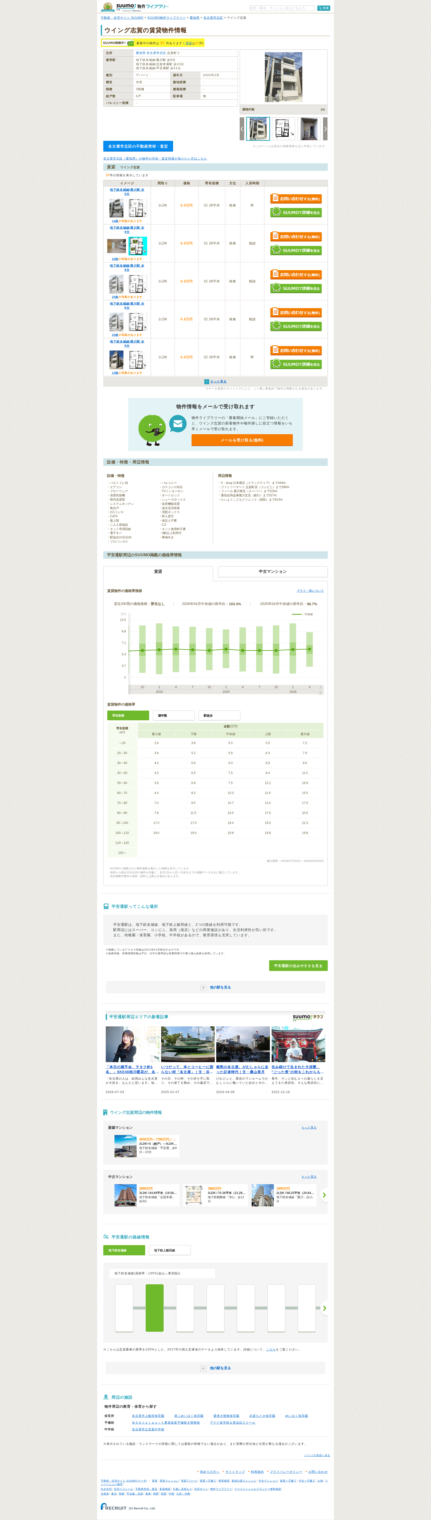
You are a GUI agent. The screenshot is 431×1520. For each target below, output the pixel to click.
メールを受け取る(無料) (242, 440)
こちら (271, 1349)
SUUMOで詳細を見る (296, 212)
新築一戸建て (288, 1480)
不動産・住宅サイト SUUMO (122, 17)
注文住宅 (106, 1489)
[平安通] (154, 1308)
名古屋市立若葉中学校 (148, 1429)
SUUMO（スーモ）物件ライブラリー (135, 7)
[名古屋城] (276, 1308)
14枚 (115, 220)
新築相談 (165, 1489)
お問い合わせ (318, 1472)
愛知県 (195, 17)
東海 (148, 1493)
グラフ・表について (310, 590)
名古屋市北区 (213, 17)
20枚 (115, 258)
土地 (320, 1480)
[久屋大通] (307, 1308)
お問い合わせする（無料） (296, 198)
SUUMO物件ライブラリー (166, 17)
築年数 (162, 715)
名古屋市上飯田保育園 (148, 1416)
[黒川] (215, 1308)
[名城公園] (246, 1308)
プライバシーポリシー (286, 1472)
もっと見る (309, 1127)
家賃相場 (223, 1480)
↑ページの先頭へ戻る (317, 1455)
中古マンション (268, 1480)
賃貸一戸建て (208, 1480)
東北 (114, 1493)
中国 (171, 1493)
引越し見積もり (182, 1489)
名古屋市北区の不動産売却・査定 (138, 146)
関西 (156, 1493)
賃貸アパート (189, 1480)
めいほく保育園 (296, 1416)
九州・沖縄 (183, 1493)
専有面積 (118, 715)
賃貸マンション (169, 1480)
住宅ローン (201, 1489)
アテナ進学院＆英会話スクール (232, 1422)
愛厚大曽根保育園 (226, 1416)
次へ (324, 1308)
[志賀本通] (185, 1308)
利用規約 (257, 1472)
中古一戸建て (307, 1480)
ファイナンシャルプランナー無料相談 (257, 1489)
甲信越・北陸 (135, 1493)
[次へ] (324, 1195)
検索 (326, 8)
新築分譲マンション (244, 1480)
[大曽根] (124, 1308)
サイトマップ (235, 1472)
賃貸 (189, 43)
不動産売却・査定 (146, 1489)
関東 (121, 1493)
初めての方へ (209, 1472)
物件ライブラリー (221, 1489)
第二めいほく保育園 (189, 1416)
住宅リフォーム (123, 1489)
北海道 (105, 1493)
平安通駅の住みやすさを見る (298, 966)
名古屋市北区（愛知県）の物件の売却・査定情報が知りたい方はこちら (155, 158)
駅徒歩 (208, 715)
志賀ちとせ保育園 (262, 1416)
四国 (163, 1493)
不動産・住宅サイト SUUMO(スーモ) (124, 1480)
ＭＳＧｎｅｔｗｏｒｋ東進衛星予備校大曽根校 (166, 1422)
